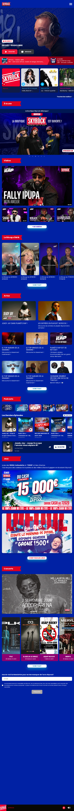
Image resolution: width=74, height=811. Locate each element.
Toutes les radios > (64, 97)
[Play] (63, 807)
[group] (37, 808)
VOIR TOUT (37, 389)
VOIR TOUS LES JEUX (37, 558)
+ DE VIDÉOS (37, 227)
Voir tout (37, 285)
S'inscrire (37, 692)
